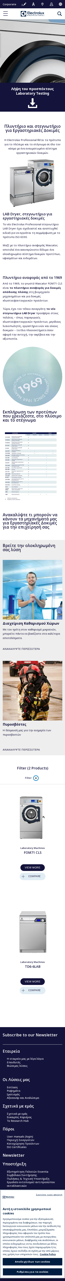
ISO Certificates (17, 1147)
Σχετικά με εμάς (17, 1113)
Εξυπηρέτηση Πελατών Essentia (27, 1171)
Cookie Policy (48, 1254)
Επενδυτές (14, 1062)
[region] (32, 1234)
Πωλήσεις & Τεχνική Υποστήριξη (28, 1178)
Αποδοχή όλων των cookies (32, 1261)
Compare (34, 876)
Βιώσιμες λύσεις (17, 1065)
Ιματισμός (13, 1094)
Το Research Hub (18, 1120)
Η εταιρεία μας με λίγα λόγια (25, 1058)
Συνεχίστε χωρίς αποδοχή (49, 1194)
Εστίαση (12, 1087)
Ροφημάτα (13, 1090)
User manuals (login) (20, 1136)
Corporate (9, 4)
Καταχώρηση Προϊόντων (23, 1143)
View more (32, 867)
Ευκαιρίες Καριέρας (19, 1117)
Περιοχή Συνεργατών (20, 1140)
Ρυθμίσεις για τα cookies (32, 1271)
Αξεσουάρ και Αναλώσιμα (23, 1097)
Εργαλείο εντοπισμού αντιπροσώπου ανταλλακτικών (31, 1183)
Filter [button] (28, 778)
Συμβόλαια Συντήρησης (22, 1175)
